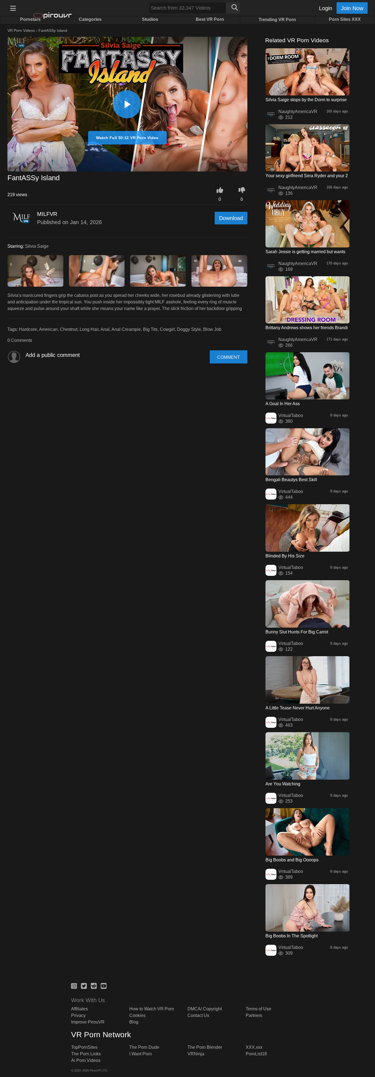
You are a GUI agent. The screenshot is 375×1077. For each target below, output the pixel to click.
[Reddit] (94, 985)
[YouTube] (104, 985)
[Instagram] (74, 985)
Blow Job (212, 329)
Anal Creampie (126, 329)
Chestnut (68, 329)
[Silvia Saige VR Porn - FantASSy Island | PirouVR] (127, 104)
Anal (105, 329)
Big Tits (150, 329)
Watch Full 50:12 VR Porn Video (127, 138)
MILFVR (47, 214)
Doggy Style (189, 329)
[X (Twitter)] (84, 985)
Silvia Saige (37, 246)
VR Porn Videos (21, 30)
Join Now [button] (352, 8)
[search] (233, 7)
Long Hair (89, 329)
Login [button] (325, 8)
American (48, 329)
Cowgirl (167, 329)
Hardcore (28, 329)
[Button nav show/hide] (12, 7)
